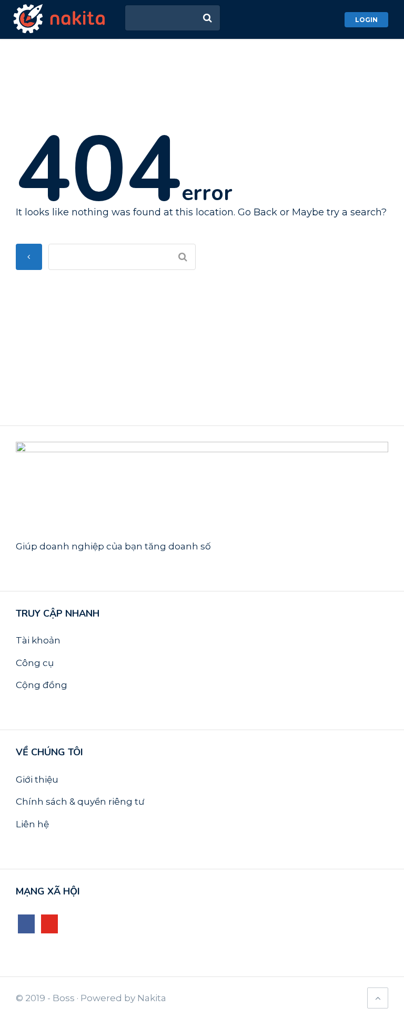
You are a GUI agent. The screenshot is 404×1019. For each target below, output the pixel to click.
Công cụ (35, 663)
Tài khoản (38, 640)
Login (366, 20)
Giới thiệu (37, 779)
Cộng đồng (41, 685)
